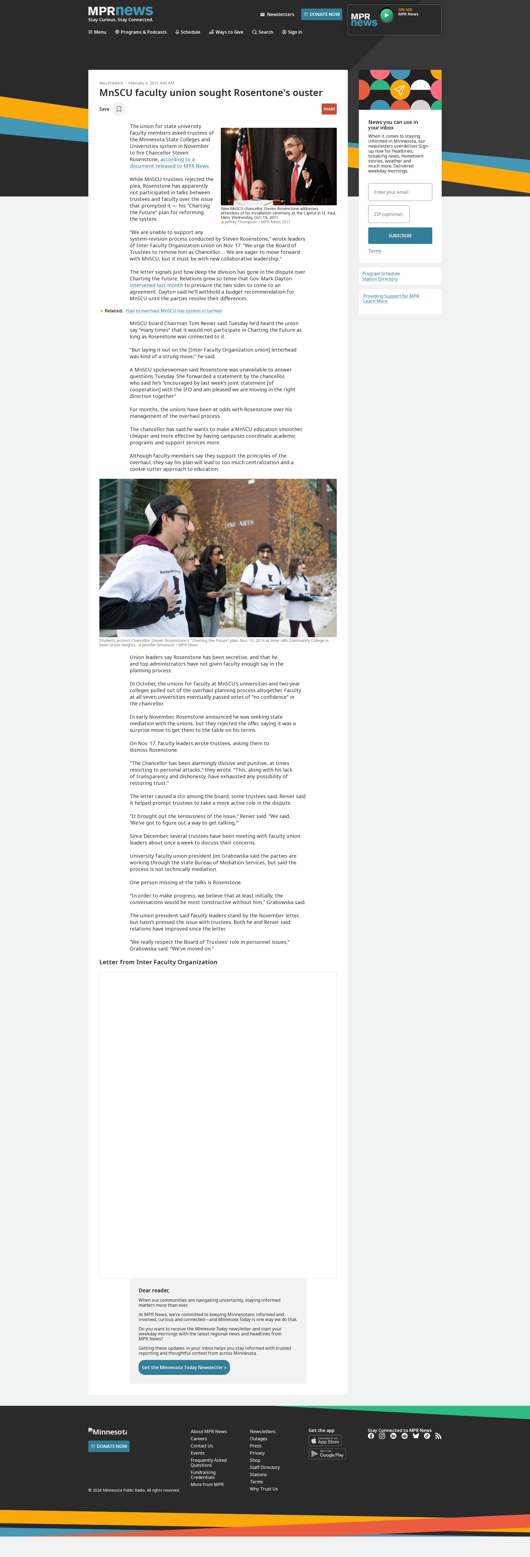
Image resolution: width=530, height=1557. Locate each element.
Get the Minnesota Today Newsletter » (184, 1367)
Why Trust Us (264, 1489)
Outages (258, 1439)
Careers (199, 1439)
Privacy (257, 1453)
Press (255, 1446)
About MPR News (209, 1431)
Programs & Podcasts (144, 32)
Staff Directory (265, 1467)
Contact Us (202, 1446)
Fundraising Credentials (203, 1474)
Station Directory (380, 279)
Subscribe (400, 236)
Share (329, 108)
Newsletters (262, 1431)
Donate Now (322, 14)
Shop (255, 1460)
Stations (258, 1474)
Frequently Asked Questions (209, 1462)
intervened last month (156, 285)
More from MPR (207, 1484)
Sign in (295, 32)
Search (266, 32)
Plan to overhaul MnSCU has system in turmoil (173, 311)
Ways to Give (229, 32)
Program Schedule (381, 273)
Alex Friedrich (111, 83)
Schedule (190, 32)
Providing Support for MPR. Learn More (391, 298)
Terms (374, 251)
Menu (100, 32)
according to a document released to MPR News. (170, 162)
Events (198, 1453)
